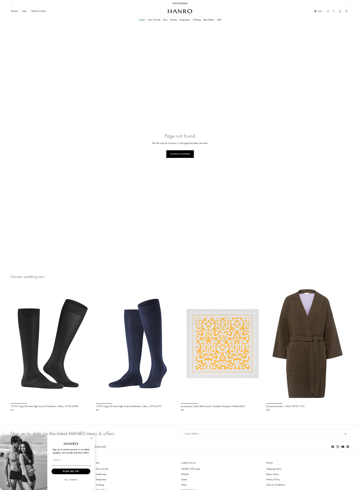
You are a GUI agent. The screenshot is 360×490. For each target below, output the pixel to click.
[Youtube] (342, 446)
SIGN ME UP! (71, 471)
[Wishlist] (334, 11)
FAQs (183, 485)
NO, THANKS (71, 480)
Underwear (101, 474)
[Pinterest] (347, 446)
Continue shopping (180, 154)
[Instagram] (338, 446)
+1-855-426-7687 (185, 3)
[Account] (340, 11)
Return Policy (272, 474)
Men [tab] (24, 11)
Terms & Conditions (275, 485)
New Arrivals (102, 469)
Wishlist (185, 474)
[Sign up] (345, 434)
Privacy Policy (273, 479)
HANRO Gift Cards (190, 469)
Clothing (100, 485)
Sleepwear (101, 479)
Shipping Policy (273, 469)
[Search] (328, 11)
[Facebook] (332, 446)
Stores (184, 479)
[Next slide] (346, 3)
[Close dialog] (91, 438)
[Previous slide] (11, 3)
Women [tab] (14, 11)
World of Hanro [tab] (38, 11)
